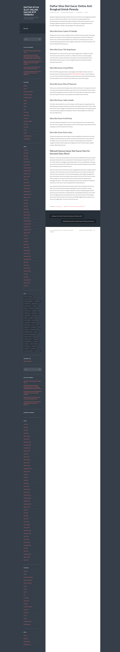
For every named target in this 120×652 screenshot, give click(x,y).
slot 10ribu (26, 112)
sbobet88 (31, 317)
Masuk (25, 635)
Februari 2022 (27, 268)
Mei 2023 (26, 241)
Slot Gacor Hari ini (28, 336)
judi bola (26, 308)
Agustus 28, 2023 (54, 12)
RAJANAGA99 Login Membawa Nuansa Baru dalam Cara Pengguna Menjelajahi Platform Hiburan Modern (32, 57)
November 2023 (27, 223)
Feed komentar (27, 641)
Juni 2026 (26, 153)
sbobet (25, 106)
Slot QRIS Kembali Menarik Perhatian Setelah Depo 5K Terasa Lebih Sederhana (32, 73)
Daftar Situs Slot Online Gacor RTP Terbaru (31, 11)
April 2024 (26, 209)
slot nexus (26, 124)
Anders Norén (88, 230)
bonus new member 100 (29, 298)
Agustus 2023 (27, 232)
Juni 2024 (26, 203)
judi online (31, 308)
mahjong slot (34, 310)
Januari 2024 (27, 218)
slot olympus (36, 341)
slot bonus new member (35, 329)
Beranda (26, 28)
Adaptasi (26, 85)
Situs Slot (33, 322)
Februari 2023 (27, 250)
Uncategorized (27, 138)
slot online (26, 127)
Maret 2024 (26, 212)
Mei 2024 (26, 206)
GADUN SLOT (27, 303)
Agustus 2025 (27, 176)
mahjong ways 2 (35, 313)
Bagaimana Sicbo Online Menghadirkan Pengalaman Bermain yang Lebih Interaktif (33, 62)
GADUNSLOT (37, 301)
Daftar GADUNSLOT (28, 301)
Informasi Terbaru (28, 97)
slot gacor (26, 118)
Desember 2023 (27, 221)
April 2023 (26, 244)
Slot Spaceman (27, 346)
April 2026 (26, 159)
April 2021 (26, 277)
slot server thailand (34, 343)
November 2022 (27, 259)
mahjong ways (27, 313)
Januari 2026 (27, 164)
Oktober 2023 (27, 226)
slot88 (25, 133)
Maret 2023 (26, 247)
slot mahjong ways (28, 341)
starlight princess (28, 136)
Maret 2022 (26, 265)
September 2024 (27, 194)
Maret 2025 (26, 182)
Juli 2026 (26, 150)
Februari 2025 (27, 185)
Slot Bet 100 (26, 327)
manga (25, 100)
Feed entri (26, 638)
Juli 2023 (26, 235)
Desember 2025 (27, 167)
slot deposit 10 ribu (28, 332)
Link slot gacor (27, 310)
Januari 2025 (27, 188)
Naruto (25, 103)
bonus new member (28, 296)
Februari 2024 (27, 215)
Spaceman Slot (37, 350)
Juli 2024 (26, 200)
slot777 (25, 130)
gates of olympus (27, 306)
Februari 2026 (27, 162)
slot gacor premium (28, 121)
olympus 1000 (27, 315)
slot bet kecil (33, 327)
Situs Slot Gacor (27, 324)
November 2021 (27, 271)
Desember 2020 (27, 280)
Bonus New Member (28, 91)
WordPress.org (27, 644)
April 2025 (26, 179)
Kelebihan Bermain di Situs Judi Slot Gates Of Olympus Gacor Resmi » (79, 221)
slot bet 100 (26, 115)
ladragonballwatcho (67, 12)
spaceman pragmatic (28, 350)
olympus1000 (35, 315)
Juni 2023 (26, 238)
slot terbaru (34, 346)
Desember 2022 (27, 256)
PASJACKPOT (82, 206)
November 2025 (27, 170)
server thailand (27, 320)
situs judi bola (27, 322)
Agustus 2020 (27, 282)
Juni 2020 (26, 285)
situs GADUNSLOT (36, 320)
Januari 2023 (27, 253)
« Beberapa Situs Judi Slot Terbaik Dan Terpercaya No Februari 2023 (66, 216)
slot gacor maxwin (28, 339)
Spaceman (33, 348)
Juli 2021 (26, 274)
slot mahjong (36, 339)
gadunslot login (35, 303)
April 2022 (26, 262)
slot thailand (26, 348)
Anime (25, 88)
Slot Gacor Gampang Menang (30, 334)
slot (24, 109)
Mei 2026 (26, 156)
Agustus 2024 (27, 197)
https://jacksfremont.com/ (72, 206)
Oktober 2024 (27, 191)
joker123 (35, 306)
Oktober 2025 (27, 173)
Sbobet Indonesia (27, 361)
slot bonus (26, 329)
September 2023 (27, 229)
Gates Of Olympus (28, 94)
